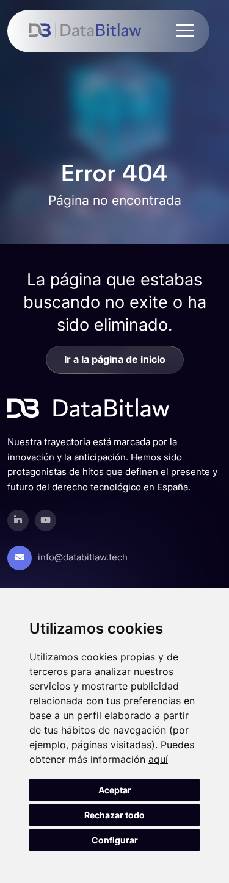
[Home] (85, 31)
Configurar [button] (115, 840)
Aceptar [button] (114, 790)
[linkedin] (18, 520)
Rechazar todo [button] (114, 815)
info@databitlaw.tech (83, 557)
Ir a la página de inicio (114, 359)
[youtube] (45, 520)
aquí (158, 759)
